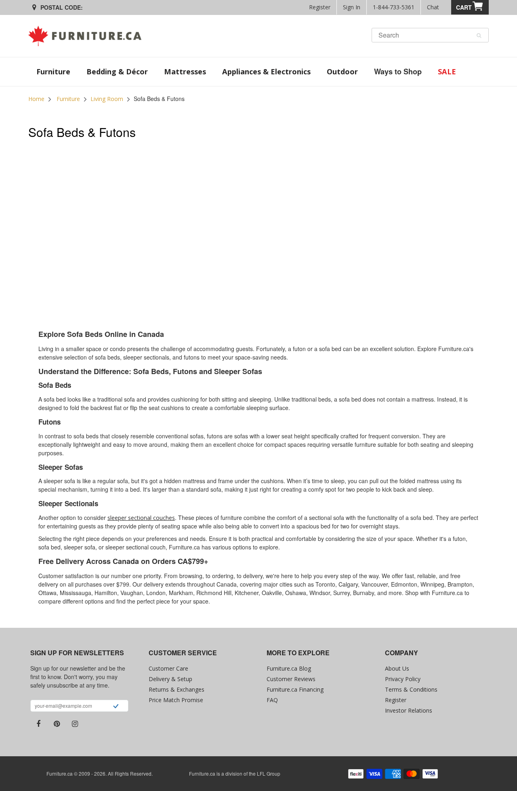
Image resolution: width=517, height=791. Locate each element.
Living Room (106, 99)
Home (36, 99)
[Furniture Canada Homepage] (87, 36)
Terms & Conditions (411, 689)
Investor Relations (408, 710)
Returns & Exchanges (176, 689)
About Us (397, 668)
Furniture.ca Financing (295, 689)
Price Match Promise (176, 700)
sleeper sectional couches (141, 518)
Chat (433, 7)
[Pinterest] (56, 724)
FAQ (272, 700)
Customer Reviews (291, 679)
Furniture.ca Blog (289, 668)
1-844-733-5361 (393, 7)
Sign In (351, 7)
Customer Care (168, 668)
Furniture (68, 99)
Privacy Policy (402, 679)
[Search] (478, 35)
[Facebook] (38, 724)
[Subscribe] (115, 707)
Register (319, 7)
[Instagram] (75, 724)
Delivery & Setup (170, 679)
